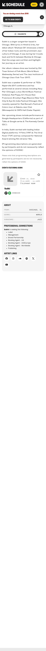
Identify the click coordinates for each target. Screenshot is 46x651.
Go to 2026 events (13, 19)
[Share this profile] (41, 34)
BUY (34, 5)
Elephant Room (28, 183)
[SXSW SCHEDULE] (13, 4)
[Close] (42, 17)
